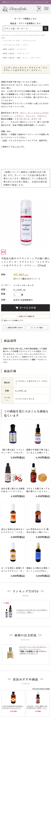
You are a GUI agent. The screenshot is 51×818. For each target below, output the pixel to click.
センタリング (21, 49)
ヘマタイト (19, 115)
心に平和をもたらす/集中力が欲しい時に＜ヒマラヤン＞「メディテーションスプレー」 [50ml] (38, 531)
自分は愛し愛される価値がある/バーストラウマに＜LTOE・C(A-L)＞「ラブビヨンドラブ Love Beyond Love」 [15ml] (13, 490)
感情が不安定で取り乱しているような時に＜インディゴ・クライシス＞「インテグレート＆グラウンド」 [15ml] (38, 451)
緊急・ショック (22, 58)
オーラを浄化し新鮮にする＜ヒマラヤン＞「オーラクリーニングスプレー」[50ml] (13, 569)
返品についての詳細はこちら (13, 320)
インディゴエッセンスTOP (11, 41)
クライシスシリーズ (29, 41)
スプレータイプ (35, 58)
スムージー (30, 115)
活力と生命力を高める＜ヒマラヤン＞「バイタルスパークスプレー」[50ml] (13, 531)
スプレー (26, 45)
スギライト (42, 115)
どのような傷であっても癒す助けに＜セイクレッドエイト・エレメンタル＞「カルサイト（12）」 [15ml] (38, 490)
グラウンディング (23, 53)
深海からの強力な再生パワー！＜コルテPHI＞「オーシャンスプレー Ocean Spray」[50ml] (38, 569)
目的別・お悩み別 (8, 49)
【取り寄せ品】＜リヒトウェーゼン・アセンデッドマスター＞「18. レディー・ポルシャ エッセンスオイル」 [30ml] (13, 451)
